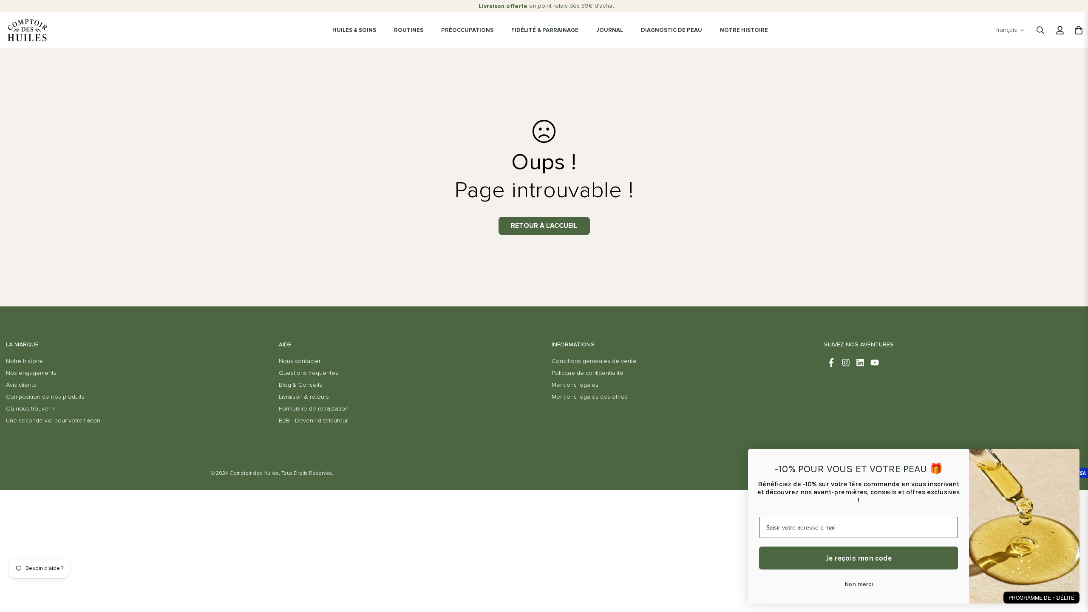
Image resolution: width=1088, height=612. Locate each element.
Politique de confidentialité (587, 373)
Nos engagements (31, 373)
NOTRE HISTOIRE (744, 30)
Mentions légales (575, 385)
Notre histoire (24, 361)
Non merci (858, 584)
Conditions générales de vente (594, 361)
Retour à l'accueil (544, 225)
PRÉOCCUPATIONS (467, 30)
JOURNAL (609, 30)
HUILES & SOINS (354, 30)
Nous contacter (299, 361)
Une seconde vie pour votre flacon (53, 421)
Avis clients (21, 385)
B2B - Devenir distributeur (313, 421)
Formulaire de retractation (313, 409)
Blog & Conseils (300, 385)
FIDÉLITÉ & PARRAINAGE (544, 30)
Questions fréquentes (308, 373)
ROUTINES (408, 30)
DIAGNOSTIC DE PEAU (671, 30)
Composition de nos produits (45, 397)
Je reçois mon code (858, 558)
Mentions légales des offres (590, 397)
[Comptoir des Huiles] (27, 30)
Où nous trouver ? (30, 409)
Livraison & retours (304, 397)
